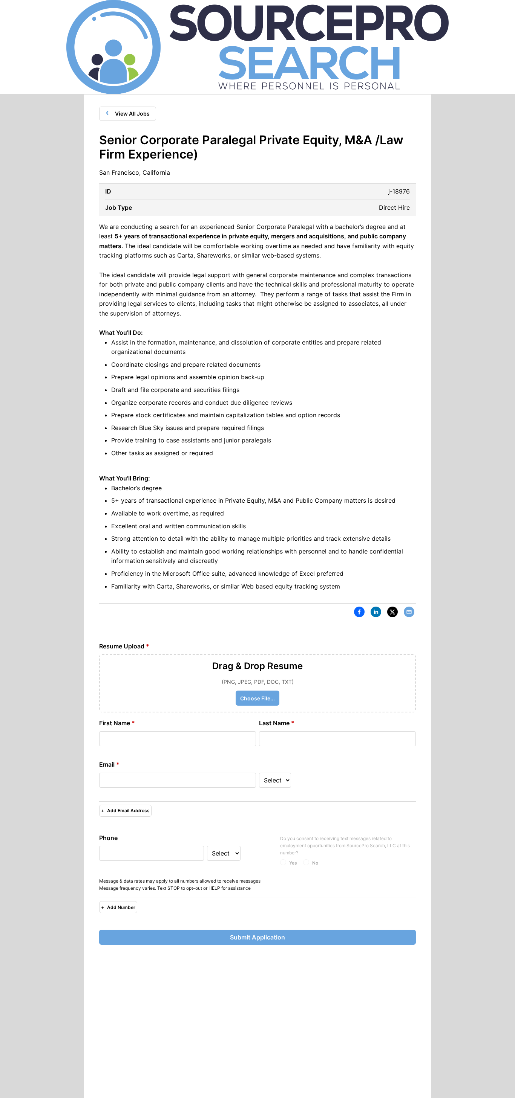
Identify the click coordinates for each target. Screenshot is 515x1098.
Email (109, 764)
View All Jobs (128, 112)
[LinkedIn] (376, 613)
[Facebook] (359, 613)
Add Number (118, 907)
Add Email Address (125, 810)
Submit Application (257, 937)
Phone (108, 838)
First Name (117, 723)
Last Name (276, 723)
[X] (392, 613)
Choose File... (257, 698)
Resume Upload (124, 646)
